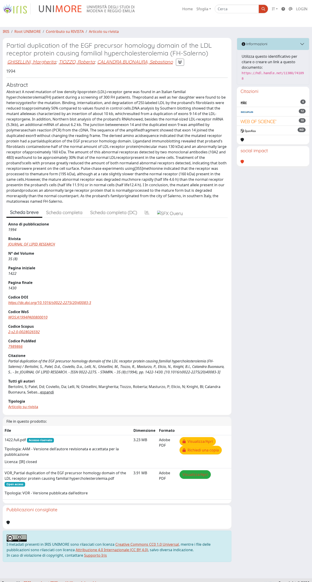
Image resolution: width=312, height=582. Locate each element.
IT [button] (273, 8)
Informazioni (256, 44)
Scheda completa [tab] (64, 212)
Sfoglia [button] (202, 8)
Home (187, 8)
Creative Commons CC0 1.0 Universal (147, 544)
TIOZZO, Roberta (77, 62)
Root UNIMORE (27, 31)
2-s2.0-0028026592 (24, 331)
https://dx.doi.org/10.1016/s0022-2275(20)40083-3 (49, 302)
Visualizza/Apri (199, 441)
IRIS (6, 31)
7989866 (15, 346)
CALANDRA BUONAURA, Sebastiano (135, 62)
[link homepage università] (87, 8)
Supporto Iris (95, 555)
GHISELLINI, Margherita (31, 62)
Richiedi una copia (202, 450)
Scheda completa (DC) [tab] (113, 212)
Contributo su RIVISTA (65, 31)
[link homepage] (17, 8)
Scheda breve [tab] (24, 212)
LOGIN (301, 8)
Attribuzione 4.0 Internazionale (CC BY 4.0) (112, 549)
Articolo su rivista (104, 31)
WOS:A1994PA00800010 (28, 317)
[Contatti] (290, 8)
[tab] (147, 212)
